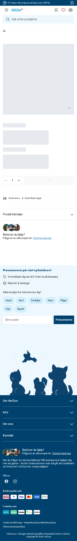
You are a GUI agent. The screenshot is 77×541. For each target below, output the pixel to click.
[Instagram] (15, 481)
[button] (6, 180)
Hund (9, 300)
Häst (50, 300)
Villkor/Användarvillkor (14, 527)
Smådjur (36, 300)
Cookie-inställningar (12, 522)
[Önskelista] (63, 10)
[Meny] (6, 10)
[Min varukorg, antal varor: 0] (70, 10)
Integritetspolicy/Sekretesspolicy (40, 522)
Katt (21, 300)
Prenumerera (64, 319)
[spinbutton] (12, 180)
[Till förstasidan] (4, 30)
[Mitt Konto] (56, 10)
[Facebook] (6, 481)
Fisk (8, 309)
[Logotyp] (17, 10)
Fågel (64, 300)
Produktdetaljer (13, 214)
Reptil (20, 309)
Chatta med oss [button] (42, 238)
